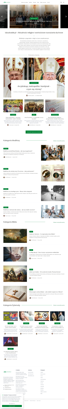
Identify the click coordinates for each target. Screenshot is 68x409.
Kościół (48, 2)
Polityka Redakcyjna (33, 400)
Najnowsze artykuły (24, 2)
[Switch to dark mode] (64, 2)
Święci (42, 377)
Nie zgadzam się (12, 403)
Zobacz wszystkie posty (59, 140)
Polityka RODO (26, 400)
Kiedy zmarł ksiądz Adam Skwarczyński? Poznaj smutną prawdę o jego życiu (21, 381)
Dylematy (34, 2)
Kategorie (43, 370)
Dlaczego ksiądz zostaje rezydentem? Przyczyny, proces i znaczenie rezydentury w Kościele (21, 373)
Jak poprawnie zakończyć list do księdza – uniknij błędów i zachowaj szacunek (21, 385)
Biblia (38, 2)
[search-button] (61, 2)
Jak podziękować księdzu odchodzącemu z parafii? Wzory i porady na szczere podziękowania (21, 390)
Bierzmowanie (34, 18)
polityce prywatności (15, 401)
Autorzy (30, 370)
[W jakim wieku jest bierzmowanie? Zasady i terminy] (34, 16)
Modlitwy (30, 2)
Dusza (42, 375)
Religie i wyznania (43, 2)
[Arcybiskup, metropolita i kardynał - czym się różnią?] (34, 77)
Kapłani (42, 372)
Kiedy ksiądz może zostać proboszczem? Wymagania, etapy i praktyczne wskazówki (21, 377)
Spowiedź (42, 386)
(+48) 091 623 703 (8, 387)
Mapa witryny (39, 400)
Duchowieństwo (34, 82)
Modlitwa (42, 388)
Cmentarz (13, 114)
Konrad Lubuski (30, 372)
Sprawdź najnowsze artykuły (34, 132)
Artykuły (18, 370)
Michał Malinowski (31, 375)
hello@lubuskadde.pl (8, 389)
